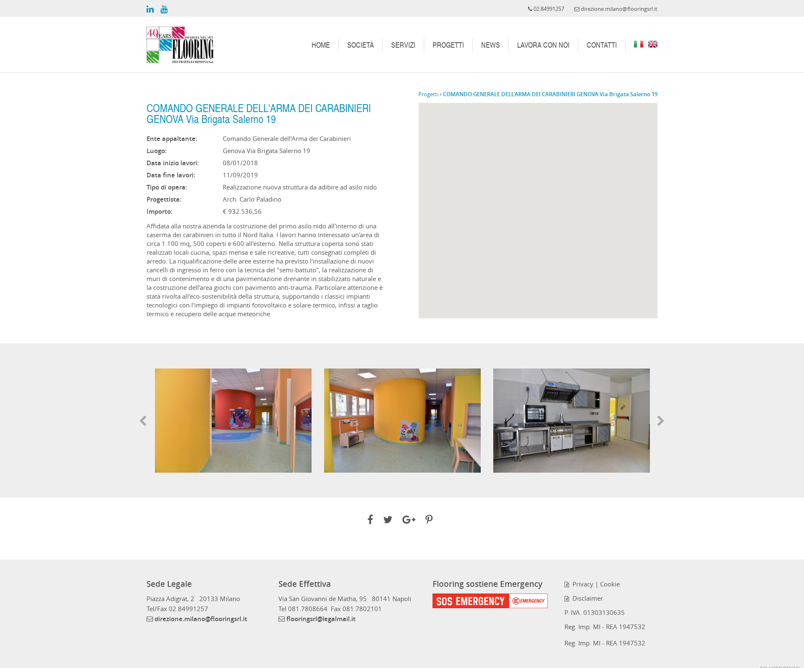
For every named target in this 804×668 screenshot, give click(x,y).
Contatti (602, 44)
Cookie (610, 584)
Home (321, 44)
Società (360, 44)
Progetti (448, 44)
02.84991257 (188, 608)
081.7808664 (307, 608)
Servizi (403, 44)
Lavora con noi (543, 44)
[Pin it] (429, 521)
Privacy (581, 584)
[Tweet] (387, 521)
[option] (233, 421)
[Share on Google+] (408, 521)
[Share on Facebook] (370, 521)
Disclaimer (586, 598)
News (490, 44)
